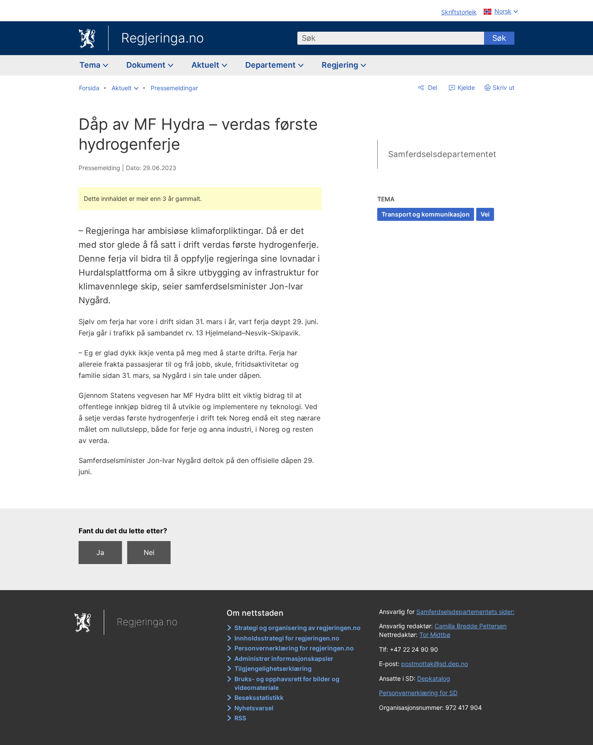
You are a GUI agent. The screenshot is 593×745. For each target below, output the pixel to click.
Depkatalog (433, 678)
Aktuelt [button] (206, 64)
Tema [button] (90, 64)
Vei (485, 214)
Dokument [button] (146, 64)
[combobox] (390, 38)
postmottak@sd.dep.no (434, 663)
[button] (125, 88)
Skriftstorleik (459, 12)
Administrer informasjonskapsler (283, 658)
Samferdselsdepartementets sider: (465, 611)
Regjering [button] (341, 64)
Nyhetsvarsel (253, 708)
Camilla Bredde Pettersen (471, 626)
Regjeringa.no (162, 38)
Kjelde (465, 87)
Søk (499, 38)
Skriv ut (503, 87)
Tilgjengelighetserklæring (273, 668)
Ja (100, 552)
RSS (240, 718)
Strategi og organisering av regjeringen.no (297, 627)
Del (431, 87)
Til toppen (205, 495)
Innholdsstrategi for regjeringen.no (286, 638)
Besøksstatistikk (258, 697)
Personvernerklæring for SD (418, 692)
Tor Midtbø (434, 634)
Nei (149, 552)
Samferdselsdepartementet (442, 154)
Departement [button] (271, 64)
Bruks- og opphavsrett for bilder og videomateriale (286, 683)
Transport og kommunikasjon (426, 214)
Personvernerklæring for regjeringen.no (294, 648)
